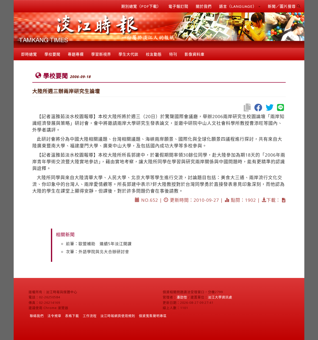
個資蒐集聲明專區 (153, 315)
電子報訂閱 (178, 6)
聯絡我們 (37, 315)
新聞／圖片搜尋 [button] (282, 6)
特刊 (173, 54)
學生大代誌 (128, 54)
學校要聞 (52, 54)
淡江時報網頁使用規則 (117, 315)
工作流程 (90, 315)
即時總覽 (29, 54)
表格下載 (72, 315)
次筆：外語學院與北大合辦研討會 (97, 251)
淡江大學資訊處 (220, 297)
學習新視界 (101, 54)
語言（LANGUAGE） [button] (238, 6)
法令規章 (54, 315)
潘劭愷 (182, 297)
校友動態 (154, 54)
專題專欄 (76, 54)
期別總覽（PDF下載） (141, 6)
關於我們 (204, 6)
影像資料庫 (194, 54)
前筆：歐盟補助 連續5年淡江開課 (99, 243)
